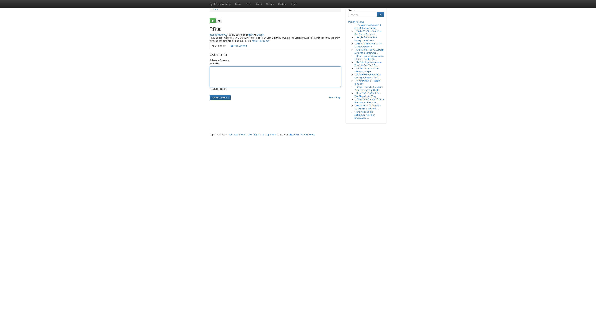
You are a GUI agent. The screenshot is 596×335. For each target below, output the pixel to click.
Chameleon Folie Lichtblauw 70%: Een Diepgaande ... (364, 114)
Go (380, 14)
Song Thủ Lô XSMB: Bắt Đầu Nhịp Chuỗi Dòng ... (367, 95)
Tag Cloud (259, 134)
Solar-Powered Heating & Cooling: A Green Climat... (367, 76)
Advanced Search (237, 134)
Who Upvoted (240, 45)
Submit (258, 3)
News (251, 34)
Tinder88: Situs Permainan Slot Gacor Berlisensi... (368, 32)
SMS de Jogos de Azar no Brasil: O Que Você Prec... (368, 63)
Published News (356, 21)
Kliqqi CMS (293, 134)
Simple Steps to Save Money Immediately (365, 39)
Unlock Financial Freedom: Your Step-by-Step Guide (368, 88)
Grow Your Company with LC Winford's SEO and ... (367, 107)
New (248, 3)
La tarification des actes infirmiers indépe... (367, 70)
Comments (220, 45)
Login (294, 3)
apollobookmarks (220, 4)
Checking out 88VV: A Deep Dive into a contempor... (369, 51)
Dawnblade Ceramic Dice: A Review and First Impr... (369, 101)
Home (238, 3)
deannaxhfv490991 (219, 34)
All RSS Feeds (308, 134)
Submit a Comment (220, 60)
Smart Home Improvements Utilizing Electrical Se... (369, 57)
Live (250, 134)
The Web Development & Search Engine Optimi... (367, 26)
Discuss (261, 34)
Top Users (271, 134)
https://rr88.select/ (261, 40)
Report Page (335, 97)
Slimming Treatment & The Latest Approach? (368, 45)
